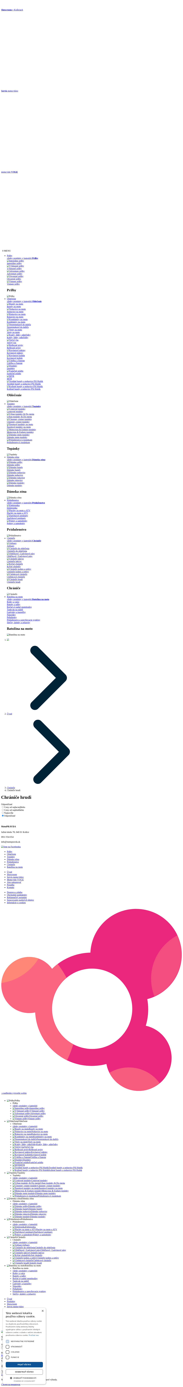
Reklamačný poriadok (17, 897)
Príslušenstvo (13, 500)
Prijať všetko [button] (24, 1364)
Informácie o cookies (16, 902)
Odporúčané (9, 816)
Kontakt (10, 887)
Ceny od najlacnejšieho (14, 807)
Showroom (12, 874)
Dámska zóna (13, 457)
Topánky (11, 404)
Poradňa (10, 885)
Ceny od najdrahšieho (14, 810)
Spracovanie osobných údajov (20, 900)
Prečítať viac (34, 1335)
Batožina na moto (15, 597)
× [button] (42, 1311)
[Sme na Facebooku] (11, 846)
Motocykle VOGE (15, 879)
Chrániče (11, 538)
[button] (24, 1378)
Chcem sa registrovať (10, 1384)
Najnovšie (8, 813)
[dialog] (24, 1346)
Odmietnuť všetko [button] (24, 1372)
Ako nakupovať (14, 882)
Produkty (11, 1301)
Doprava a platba (14, 892)
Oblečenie (11, 299)
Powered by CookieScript (24, 1381)
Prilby (9, 255)
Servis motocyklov (15, 877)
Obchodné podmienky (17, 895)
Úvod (9, 714)
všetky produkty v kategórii (25, 1106)
